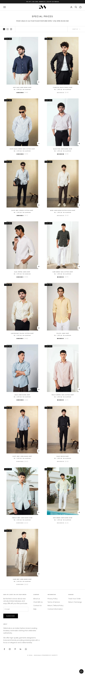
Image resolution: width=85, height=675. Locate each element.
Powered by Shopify (50, 655)
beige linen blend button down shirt (62, 210)
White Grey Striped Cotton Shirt (22, 210)
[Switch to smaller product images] (7, 29)
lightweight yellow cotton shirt (22, 333)
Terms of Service (54, 602)
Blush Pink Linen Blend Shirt (62, 149)
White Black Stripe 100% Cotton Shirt (22, 149)
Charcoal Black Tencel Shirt (62, 87)
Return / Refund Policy (55, 605)
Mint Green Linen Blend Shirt (62, 518)
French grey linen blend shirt (22, 518)
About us (36, 599)
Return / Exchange (75, 602)
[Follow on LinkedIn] (20, 649)
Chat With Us (38, 602)
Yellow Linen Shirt (62, 333)
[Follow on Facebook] (4, 649)
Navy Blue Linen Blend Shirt (22, 87)
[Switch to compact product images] (11, 29)
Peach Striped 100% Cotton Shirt (63, 395)
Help (34, 609)
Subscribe (10, 616)
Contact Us (37, 605)
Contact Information (55, 609)
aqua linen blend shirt (22, 395)
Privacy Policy (53, 599)
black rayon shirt (63, 456)
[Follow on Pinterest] (15, 649)
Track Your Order (74, 599)
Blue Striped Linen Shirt (22, 272)
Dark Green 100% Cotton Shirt (63, 272)
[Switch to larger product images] (4, 29)
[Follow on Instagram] (10, 649)
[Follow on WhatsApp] (26, 649)
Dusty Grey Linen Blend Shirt (22, 456)
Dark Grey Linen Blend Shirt (22, 579)
